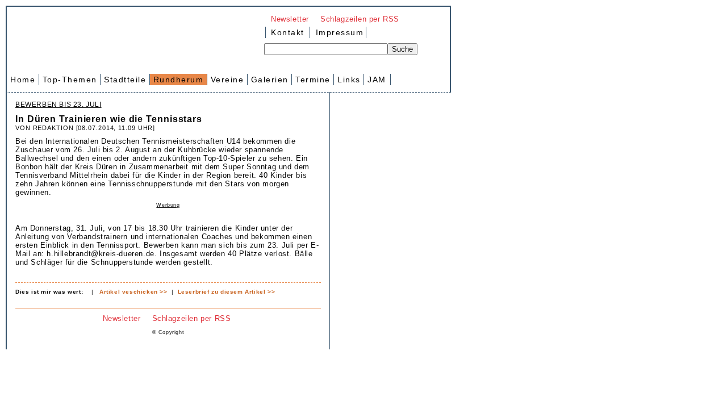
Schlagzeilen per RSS (359, 19)
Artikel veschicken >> (133, 292)
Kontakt (287, 32)
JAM (376, 79)
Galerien (270, 79)
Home (22, 79)
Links (349, 79)
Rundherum (178, 79)
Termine (313, 79)
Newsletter (290, 19)
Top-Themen (70, 79)
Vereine (227, 79)
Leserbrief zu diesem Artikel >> (226, 292)
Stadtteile (125, 79)
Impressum (338, 32)
